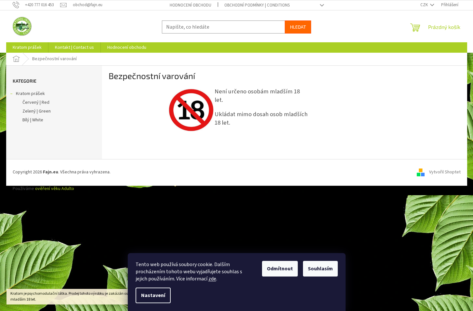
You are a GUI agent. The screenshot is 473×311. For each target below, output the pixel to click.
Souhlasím (320, 268)
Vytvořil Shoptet (445, 172)
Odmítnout (280, 268)
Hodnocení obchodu (190, 5)
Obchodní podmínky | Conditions (257, 5)
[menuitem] (27, 47)
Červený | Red (35, 102)
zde (212, 278)
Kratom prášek (30, 93)
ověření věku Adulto (54, 188)
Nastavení (153, 295)
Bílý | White (32, 120)
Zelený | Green (36, 111)
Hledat (298, 27)
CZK (424, 5)
